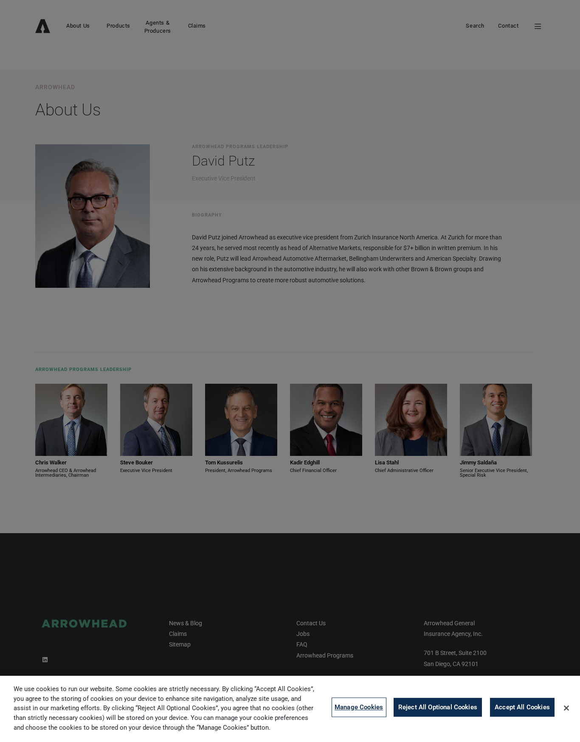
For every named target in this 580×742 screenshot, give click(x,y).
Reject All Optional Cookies (437, 707)
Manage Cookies (359, 707)
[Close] (566, 708)
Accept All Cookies (522, 707)
